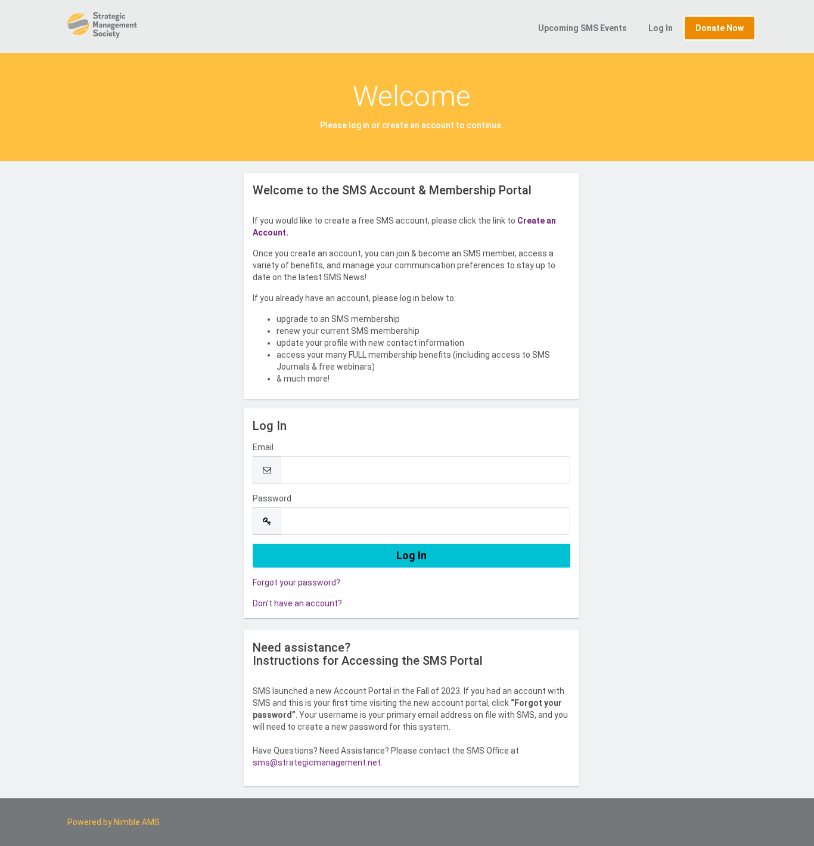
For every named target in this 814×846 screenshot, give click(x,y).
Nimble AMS (137, 822)
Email (263, 447)
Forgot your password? (296, 582)
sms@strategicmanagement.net (317, 762)
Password (272, 498)
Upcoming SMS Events (582, 28)
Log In (660, 28)
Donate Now (719, 28)
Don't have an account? (297, 603)
